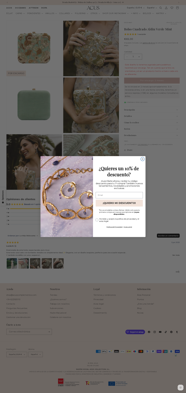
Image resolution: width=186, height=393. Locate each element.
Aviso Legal (128, 227)
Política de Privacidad (114, 227)
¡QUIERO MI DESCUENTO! (119, 203)
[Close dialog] (142, 159)
